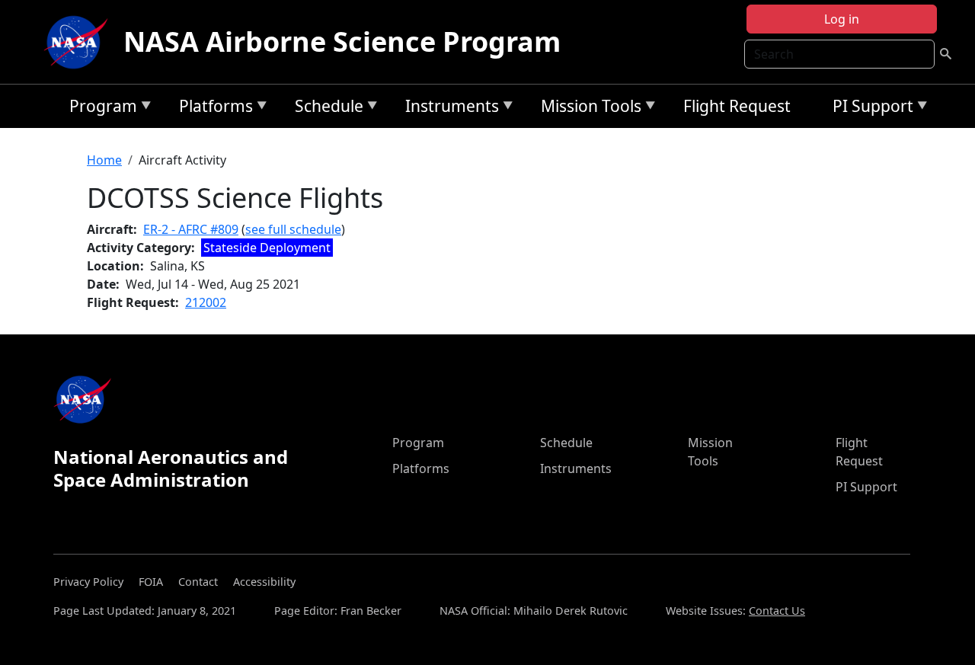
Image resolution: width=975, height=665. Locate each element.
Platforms (212, 108)
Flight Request (737, 106)
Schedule (325, 108)
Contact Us (777, 610)
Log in (841, 19)
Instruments (448, 108)
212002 (205, 302)
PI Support (869, 108)
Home (104, 160)
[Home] (79, 42)
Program (99, 108)
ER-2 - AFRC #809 (190, 229)
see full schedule (293, 229)
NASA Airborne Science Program (342, 41)
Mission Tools (587, 108)
